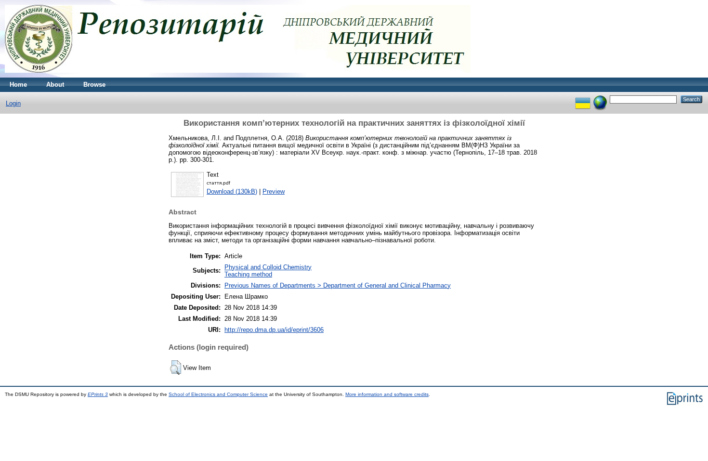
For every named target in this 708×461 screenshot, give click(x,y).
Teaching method (248, 274)
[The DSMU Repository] (237, 75)
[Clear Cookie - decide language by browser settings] (600, 99)
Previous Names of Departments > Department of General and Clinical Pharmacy (337, 285)
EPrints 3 (98, 394)
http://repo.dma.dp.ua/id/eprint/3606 (274, 329)
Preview (273, 191)
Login (13, 103)
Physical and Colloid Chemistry (268, 267)
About (55, 84)
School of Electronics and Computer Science (218, 394)
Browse (94, 84)
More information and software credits (387, 394)
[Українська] (582, 99)
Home (18, 84)
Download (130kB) (232, 191)
